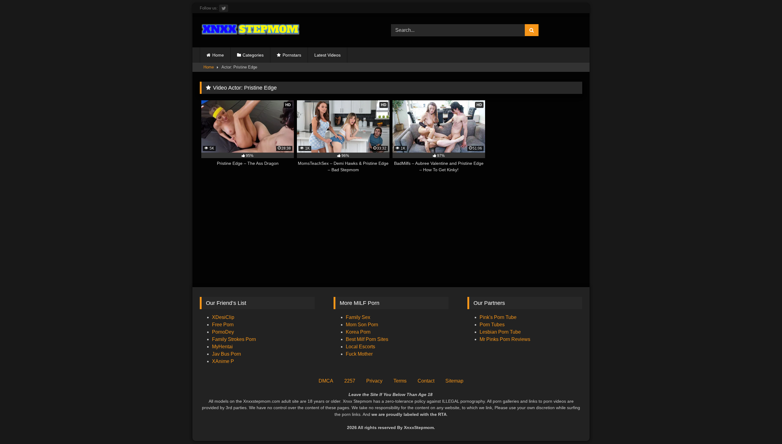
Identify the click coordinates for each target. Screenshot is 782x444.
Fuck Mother (359, 354)
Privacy (374, 380)
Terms (400, 380)
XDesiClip (223, 317)
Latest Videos (327, 55)
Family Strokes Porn (234, 339)
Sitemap (454, 380)
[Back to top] (763, 426)
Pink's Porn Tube (498, 317)
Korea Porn (358, 332)
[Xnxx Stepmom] (249, 30)
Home (218, 55)
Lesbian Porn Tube (500, 332)
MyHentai (222, 346)
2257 (349, 380)
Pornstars (292, 55)
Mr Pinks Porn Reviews (506, 339)
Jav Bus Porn (226, 354)
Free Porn (223, 324)
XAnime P (223, 361)
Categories (253, 55)
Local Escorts (360, 346)
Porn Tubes (492, 324)
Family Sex (358, 317)
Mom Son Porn (362, 324)
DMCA (326, 380)
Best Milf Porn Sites (367, 339)
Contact (426, 380)
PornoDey (223, 332)
